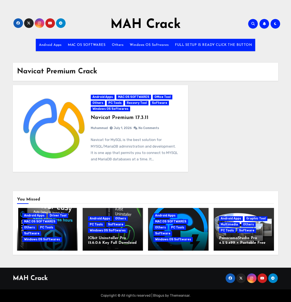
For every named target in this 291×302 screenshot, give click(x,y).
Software (159, 103)
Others (117, 45)
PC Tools (115, 103)
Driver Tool (58, 215)
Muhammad (99, 128)
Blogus (158, 295)
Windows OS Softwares (149, 45)
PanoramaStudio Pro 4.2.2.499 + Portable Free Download (242, 242)
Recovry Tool (137, 103)
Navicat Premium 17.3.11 (119, 117)
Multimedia (229, 224)
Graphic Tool (256, 218)
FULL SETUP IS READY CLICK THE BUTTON (213, 45)
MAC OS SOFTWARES (86, 45)
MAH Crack (145, 24)
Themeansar (180, 295)
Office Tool (162, 97)
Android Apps (50, 45)
